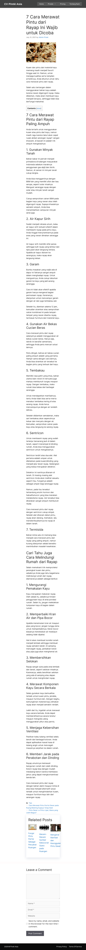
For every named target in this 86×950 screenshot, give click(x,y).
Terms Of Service (75, 947)
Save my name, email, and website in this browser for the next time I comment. (44, 924)
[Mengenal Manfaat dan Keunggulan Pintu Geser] (55, 830)
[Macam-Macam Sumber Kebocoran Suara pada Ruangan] (44, 829)
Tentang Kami (75, 4)
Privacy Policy (61, 947)
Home (41, 4)
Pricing (62, 4)
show (39, 108)
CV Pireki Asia (13, 4)
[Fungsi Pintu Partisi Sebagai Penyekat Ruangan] (32, 828)
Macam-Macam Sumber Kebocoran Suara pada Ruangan (44, 842)
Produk (50, 4)
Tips (30, 803)
